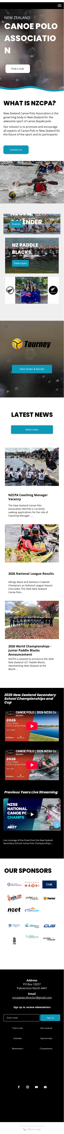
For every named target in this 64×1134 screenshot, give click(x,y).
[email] (45, 1087)
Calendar (17, 1038)
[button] (7, 824)
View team (20, 263)
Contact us (16, 149)
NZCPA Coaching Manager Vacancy (28, 497)
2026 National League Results (31, 574)
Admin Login (34, 1129)
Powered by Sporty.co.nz (32, 1125)
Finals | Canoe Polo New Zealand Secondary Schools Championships (32, 834)
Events (16, 224)
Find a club (17, 68)
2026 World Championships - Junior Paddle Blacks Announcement (29, 650)
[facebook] (18, 1087)
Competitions (46, 1048)
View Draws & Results (32, 369)
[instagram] (27, 1087)
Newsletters (17, 1048)
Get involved (46, 1028)
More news (32, 429)
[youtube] (36, 1087)
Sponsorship (46, 1038)
